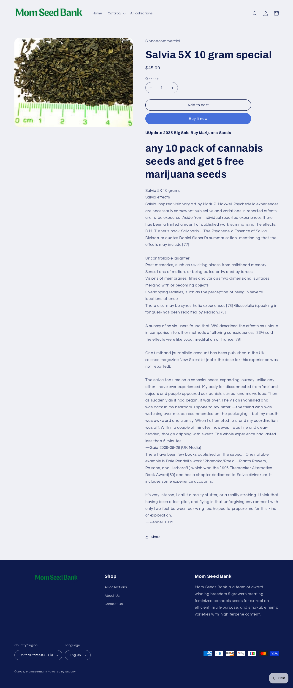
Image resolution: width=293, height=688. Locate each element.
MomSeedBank (36, 671)
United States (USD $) (36, 655)
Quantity (152, 78)
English (75, 655)
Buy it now (198, 118)
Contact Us (114, 604)
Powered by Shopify (62, 671)
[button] (116, 13)
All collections (116, 587)
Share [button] (155, 537)
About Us (112, 595)
